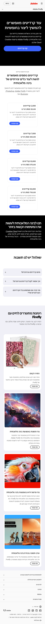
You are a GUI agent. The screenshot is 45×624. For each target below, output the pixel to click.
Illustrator (24, 94)
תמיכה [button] (40, 589)
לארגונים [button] (39, 585)
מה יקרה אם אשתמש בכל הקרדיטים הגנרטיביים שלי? (26, 291)
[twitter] (33, 610)
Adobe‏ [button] (39, 594)
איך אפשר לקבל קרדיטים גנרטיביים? (26, 281)
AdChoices (37, 620)
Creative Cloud (11, 231)
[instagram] (36, 610)
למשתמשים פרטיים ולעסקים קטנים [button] (31, 575)
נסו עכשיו (35, 386)
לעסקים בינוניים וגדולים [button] (35, 580)
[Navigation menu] (41, 3)
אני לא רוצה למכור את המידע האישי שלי (19, 617)
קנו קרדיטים (22, 48)
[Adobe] (33, 3)
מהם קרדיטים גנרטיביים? (30, 272)
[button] (13, 3)
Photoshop (10, 91)
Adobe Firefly (38, 9)
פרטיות (19, 614)
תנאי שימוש (13, 614)
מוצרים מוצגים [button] (37, 599)
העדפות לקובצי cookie (36, 617)
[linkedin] (29, 610)
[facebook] (40, 610)
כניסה (7, 3)
